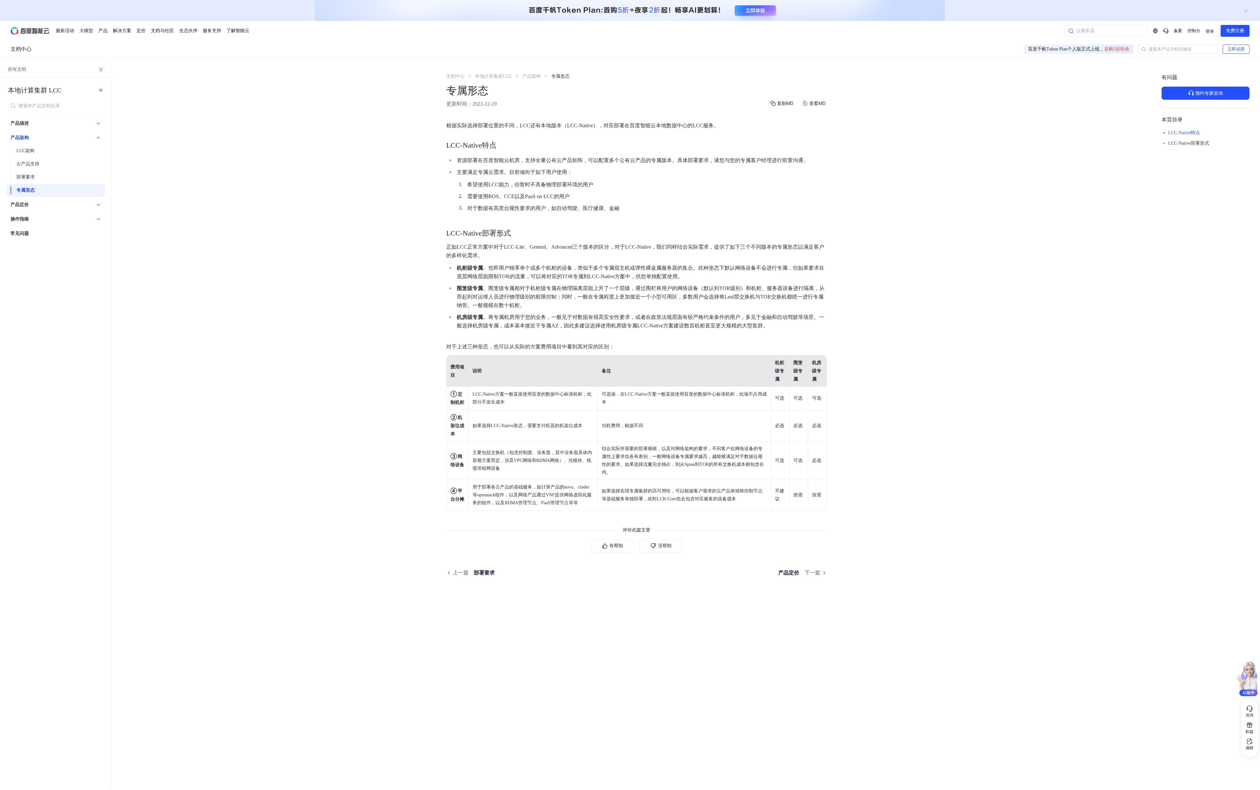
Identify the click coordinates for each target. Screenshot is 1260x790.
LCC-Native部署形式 (1188, 143)
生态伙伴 (188, 30)
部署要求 (25, 177)
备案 (1178, 30)
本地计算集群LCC (34, 90)
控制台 (1193, 30)
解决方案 (122, 30)
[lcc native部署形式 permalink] (517, 233)
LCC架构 (25, 150)
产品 (103, 30)
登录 (1210, 31)
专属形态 (25, 190)
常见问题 (19, 233)
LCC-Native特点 (1184, 132)
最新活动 (65, 30)
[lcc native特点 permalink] (503, 145)
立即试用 (1236, 49)
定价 (141, 30)
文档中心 (21, 49)
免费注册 (1235, 30)
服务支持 (212, 30)
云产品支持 (27, 163)
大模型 (86, 30)
